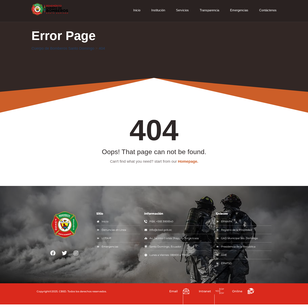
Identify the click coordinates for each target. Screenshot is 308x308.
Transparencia (209, 10)
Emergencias (239, 10)
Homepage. (188, 161)
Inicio (136, 10)
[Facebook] (53, 253)
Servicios (182, 10)
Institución (158, 10)
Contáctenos (268, 10)
